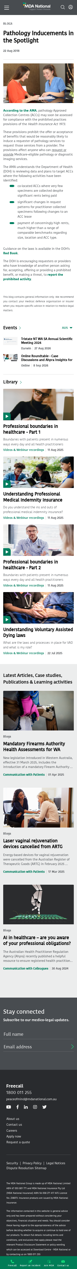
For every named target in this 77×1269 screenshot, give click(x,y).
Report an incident (30, 1265)
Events (10, 328)
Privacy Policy (32, 1163)
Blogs (7, 737)
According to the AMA (20, 110)
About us (12, 1119)
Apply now (13, 1136)
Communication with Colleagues (25, 969)
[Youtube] (8, 1107)
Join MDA (49, 1265)
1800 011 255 (19, 1092)
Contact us (63, 1265)
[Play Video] (38, 404)
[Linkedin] (26, 1107)
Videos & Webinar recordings (23, 450)
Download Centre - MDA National (50, 1249)
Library (10, 382)
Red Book (10, 253)
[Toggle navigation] (7, 7)
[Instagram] (35, 1107)
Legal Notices (55, 1163)
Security (12, 1163)
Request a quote (18, 1142)
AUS (65, 328)
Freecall (12, 1265)
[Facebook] (17, 1107)
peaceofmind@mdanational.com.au (31, 1099)
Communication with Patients (24, 775)
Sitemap (40, 1168)
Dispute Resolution (20, 1168)
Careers (11, 1130)
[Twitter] (44, 1107)
